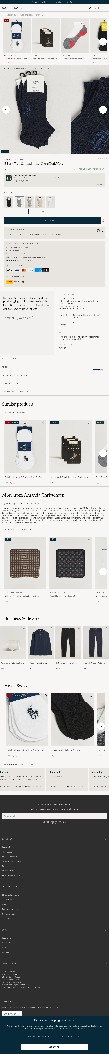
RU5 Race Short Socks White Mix (72, 59)
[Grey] (29, 202)
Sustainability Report (11, 875)
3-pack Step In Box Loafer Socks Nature (45, 59)
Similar (18, 404)
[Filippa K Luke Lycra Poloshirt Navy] (41, 660)
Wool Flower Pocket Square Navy (64, 596)
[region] (54, 779)
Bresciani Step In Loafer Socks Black (67, 750)
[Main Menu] (104, 8)
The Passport (7, 852)
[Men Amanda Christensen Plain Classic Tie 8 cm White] (13, 642)
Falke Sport (67, 56)
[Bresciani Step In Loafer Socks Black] (72, 747)
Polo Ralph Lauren (11, 56)
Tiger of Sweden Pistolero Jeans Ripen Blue (94, 663)
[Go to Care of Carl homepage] (12, 8)
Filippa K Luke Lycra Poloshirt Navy (37, 663)
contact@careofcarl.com (19, 985)
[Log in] (90, 7)
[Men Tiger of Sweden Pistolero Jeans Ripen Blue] (96, 642)
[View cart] (99, 7)
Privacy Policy (8, 871)
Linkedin (5, 952)
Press (4, 866)
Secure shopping (9, 847)
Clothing (7, 68)
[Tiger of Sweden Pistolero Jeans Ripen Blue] (96, 660)
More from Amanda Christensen (33, 495)
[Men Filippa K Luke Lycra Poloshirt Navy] (41, 642)
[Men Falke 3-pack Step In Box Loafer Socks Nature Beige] (46, 35)
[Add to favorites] (43, 423)
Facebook (6, 943)
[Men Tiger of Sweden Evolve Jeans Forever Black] (68, 642)
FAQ (4, 904)
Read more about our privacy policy (54, 822)
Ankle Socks (44, 68)
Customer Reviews (10, 914)
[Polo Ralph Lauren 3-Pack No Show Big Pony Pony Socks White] (25, 474)
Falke (35, 56)
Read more (99, 184)
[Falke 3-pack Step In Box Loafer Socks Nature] (70, 474)
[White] (50, 202)
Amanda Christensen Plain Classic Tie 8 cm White (12, 663)
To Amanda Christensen (16, 529)
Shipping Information (11, 895)
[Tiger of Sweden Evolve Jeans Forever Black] (68, 660)
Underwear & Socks (21, 68)
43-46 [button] (42, 212)
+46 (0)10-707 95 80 (14, 982)
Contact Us (7, 900)
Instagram (6, 938)
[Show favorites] (94, 7)
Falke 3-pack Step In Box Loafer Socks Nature (69, 477)
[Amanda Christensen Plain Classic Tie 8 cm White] (13, 660)
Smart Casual (25, 318)
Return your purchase (11, 909)
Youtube (5, 947)
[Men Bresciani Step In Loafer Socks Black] (72, 719)
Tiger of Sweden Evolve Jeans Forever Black (65, 663)
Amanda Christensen (14, 160)
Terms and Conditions (11, 861)
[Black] (9, 202)
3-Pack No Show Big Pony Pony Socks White (15, 59)
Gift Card (6, 918)
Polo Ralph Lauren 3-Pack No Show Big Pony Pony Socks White (24, 477)
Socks (34, 68)
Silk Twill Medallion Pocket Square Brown (22, 596)
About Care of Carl (10, 856)
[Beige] (40, 202)
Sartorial (9, 318)
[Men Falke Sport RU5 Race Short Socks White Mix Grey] (75, 35)
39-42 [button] (16, 212)
